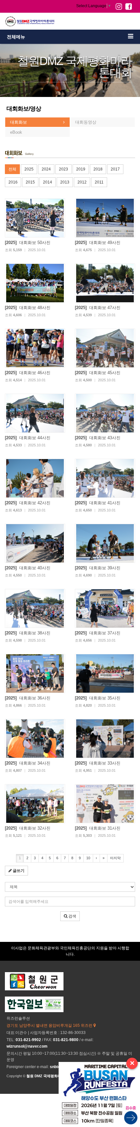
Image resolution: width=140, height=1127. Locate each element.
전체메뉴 (16, 36)
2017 (115, 169)
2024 (46, 169)
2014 (47, 182)
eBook (16, 132)
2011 (99, 182)
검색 (71, 916)
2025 (29, 169)
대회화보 (18, 122)
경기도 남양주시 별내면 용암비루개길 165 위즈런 (50, 1025)
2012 (82, 182)
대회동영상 (85, 122)
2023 (63, 169)
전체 (12, 169)
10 (88, 858)
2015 (30, 182)
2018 (98, 169)
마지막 (115, 858)
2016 (13, 182)
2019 (80, 169)
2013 (64, 182)
